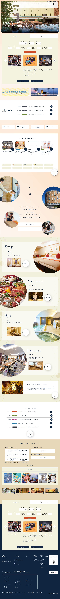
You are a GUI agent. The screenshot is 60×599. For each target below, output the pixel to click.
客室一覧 (3, 556)
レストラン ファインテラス (18, 557)
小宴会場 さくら (36, 560)
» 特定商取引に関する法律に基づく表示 (10, 592)
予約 (16, 6)
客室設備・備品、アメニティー (6, 561)
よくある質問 (42, 559)
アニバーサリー (51, 126)
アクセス (45, 3)
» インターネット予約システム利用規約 (29, 592)
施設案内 (35, 3)
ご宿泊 (14, 3)
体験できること (40, 3)
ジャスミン (35, 559)
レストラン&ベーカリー (20, 3)
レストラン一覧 (16, 556)
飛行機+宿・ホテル (21, 81)
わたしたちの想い (30, 229)
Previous (5, 60)
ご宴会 (32, 3)
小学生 (14, 47)
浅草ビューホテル (7, 580)
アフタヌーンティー (17, 564)
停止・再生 (57, 30)
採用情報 (41, 555)
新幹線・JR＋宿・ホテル (36, 81)
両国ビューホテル (29, 580)
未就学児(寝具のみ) (33, 48)
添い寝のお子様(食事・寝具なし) (44, 48)
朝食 (8, 126)
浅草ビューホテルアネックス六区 (18, 581)
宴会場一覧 (35, 556)
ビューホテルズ (7, 577)
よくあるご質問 (49, 1)
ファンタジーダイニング (17, 559)
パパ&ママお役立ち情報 (37, 127)
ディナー (15, 563)
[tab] (30, 469)
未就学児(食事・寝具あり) (23, 48)
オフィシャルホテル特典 (22, 127)
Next (54, 60)
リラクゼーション (28, 557)
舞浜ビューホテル (29, 585)
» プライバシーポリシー (20, 592)
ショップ (28, 3)
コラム (41, 566)
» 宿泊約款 (3, 592)
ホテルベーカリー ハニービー (18, 560)
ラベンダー (35, 557)
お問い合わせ (51, 3)
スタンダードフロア (5, 560)
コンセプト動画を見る (30, 224)
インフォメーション (43, 557)
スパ (25, 3)
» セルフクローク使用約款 (38, 592)
